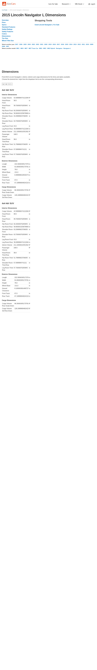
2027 (16, 44)
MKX (40, 48)
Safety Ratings (7, 29)
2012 (79, 44)
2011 (83, 44)
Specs (4, 25)
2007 (7, 46)
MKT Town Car (33, 48)
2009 (91, 44)
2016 (62, 44)
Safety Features (7, 31)
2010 (87, 44)
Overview (5, 20)
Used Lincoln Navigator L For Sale (47, 25)
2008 (3, 46)
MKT (26, 48)
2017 (58, 44)
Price (4, 22)
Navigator (59, 48)
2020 (45, 44)
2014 (70, 44)
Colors (4, 34)
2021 (41, 44)
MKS (22, 48)
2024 (29, 44)
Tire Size (5, 38)
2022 (37, 44)
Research (65, 4)
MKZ (44, 48)
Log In (92, 4)
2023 (33, 44)
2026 (20, 44)
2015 (66, 44)
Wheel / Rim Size (8, 40)
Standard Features (8, 27)
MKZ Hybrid (51, 48)
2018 (54, 44)
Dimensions (6, 36)
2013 (75, 44)
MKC (17, 48)
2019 (50, 44)
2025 (25, 44)
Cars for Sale (53, 4)
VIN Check (78, 4)
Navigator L (67, 48)
